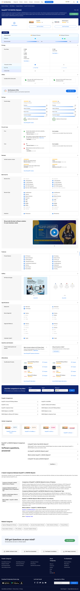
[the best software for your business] (6, 2)
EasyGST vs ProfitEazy (30, 431)
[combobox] (57, 390)
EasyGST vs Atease (68, 432)
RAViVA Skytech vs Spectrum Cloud (49, 414)
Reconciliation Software (7, 528)
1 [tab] (54, 245)
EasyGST (38, 20)
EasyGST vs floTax (49, 431)
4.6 (46, 105)
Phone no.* (57, 387)
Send (72, 390)
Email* (43, 387)
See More (52, 464)
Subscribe (74, 582)
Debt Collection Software (52, 524)
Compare (31, 1)
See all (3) (64, 297)
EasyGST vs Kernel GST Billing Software (10, 401)
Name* (30, 387)
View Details (26, 61)
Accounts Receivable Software (37, 524)
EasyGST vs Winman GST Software (49, 404)
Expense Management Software (9, 524)
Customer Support (27, 114)
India (68, 1)
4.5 (75, 111)
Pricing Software (64, 524)
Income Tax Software (23, 524)
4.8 (75, 108)
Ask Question (37, 1)
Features (25, 105)
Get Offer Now (71, 90)
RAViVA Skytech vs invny (46, 410)
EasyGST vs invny (5, 404)
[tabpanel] (35, 80)
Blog (42, 1)
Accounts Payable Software (30, 528)
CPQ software (18, 528)
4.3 (46, 114)
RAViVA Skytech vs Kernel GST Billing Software (51, 407)
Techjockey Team (29, 516)
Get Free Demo (40, 26)
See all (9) (36, 297)
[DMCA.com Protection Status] (21, 584)
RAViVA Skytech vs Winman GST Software (10, 414)
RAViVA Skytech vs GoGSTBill (7, 410)
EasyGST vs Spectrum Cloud (7, 407)
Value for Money (27, 108)
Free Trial (36, 67)
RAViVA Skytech (65, 20)
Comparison (74, 13)
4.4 (75, 105)
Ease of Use (26, 111)
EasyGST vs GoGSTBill (46, 401)
